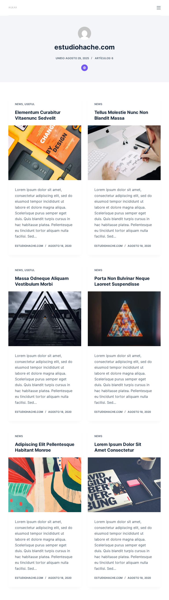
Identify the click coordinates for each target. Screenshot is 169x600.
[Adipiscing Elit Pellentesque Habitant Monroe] (44, 484)
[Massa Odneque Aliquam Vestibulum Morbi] (44, 318)
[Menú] (159, 8)
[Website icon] (84, 67)
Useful (29, 104)
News (19, 104)
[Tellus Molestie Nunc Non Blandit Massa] (124, 152)
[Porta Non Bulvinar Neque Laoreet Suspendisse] (124, 318)
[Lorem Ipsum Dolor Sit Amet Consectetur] (124, 484)
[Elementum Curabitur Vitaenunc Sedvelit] (44, 152)
